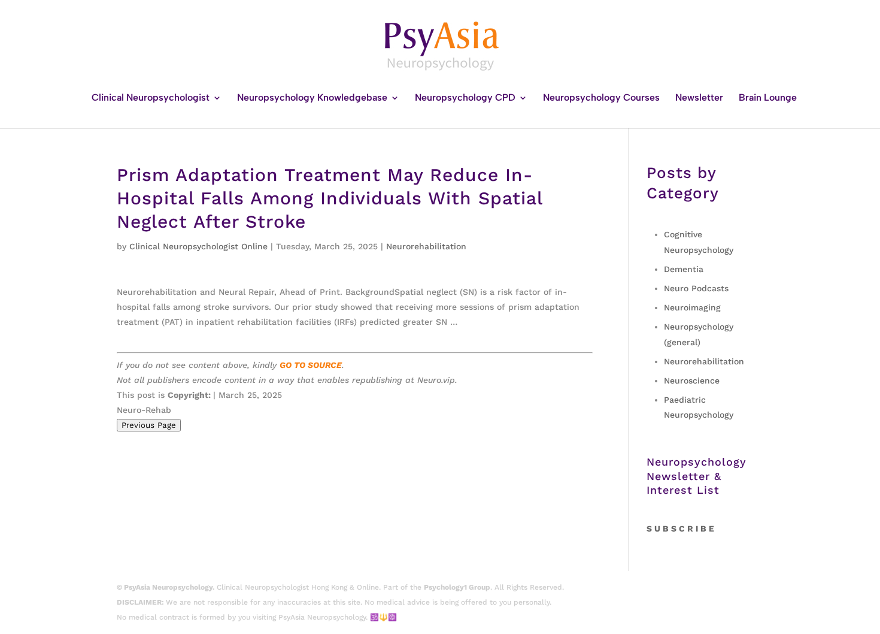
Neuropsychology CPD (465, 98)
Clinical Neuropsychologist (151, 98)
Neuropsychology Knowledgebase (312, 98)
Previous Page (149, 425)
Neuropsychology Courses (601, 98)
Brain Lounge (768, 98)
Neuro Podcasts (696, 288)
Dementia (683, 269)
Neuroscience (692, 380)
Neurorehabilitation (426, 246)
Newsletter (699, 98)
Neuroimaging (692, 307)
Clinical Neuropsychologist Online (198, 246)
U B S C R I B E (684, 528)
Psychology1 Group (457, 587)
